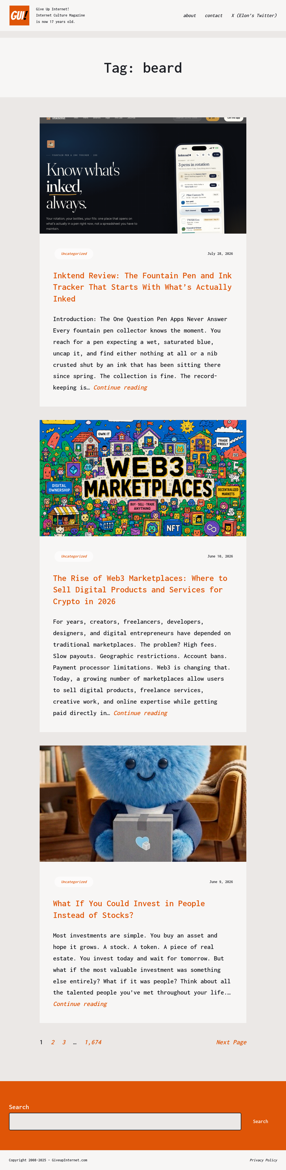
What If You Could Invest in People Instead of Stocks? (129, 909)
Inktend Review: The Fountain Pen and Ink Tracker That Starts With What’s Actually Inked (142, 287)
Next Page (231, 1042)
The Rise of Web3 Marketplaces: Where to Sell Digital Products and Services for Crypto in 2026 (140, 589)
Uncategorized (74, 253)
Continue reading (120, 387)
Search (19, 1106)
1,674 (92, 1042)
